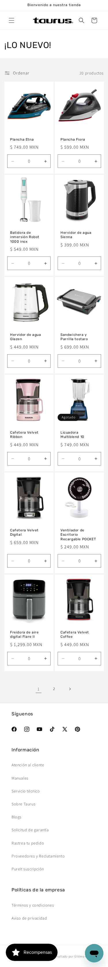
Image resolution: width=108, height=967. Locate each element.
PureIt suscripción (28, 869)
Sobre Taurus (23, 804)
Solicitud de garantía (30, 829)
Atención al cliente (28, 764)
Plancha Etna (22, 139)
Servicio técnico (26, 791)
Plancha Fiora (72, 139)
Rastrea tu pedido (28, 843)
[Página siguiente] (69, 689)
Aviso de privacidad (29, 918)
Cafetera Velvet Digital (24, 532)
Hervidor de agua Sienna (76, 235)
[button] (11, 20)
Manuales (20, 778)
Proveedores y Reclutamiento (38, 856)
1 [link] (38, 689)
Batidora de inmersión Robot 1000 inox (24, 237)
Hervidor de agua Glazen (25, 337)
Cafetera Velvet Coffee (74, 634)
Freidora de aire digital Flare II (24, 634)
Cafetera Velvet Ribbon (24, 434)
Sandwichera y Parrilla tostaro (74, 337)
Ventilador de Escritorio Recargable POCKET (78, 534)
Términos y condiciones (33, 905)
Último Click (83, 956)
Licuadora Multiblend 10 (72, 434)
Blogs (17, 816)
